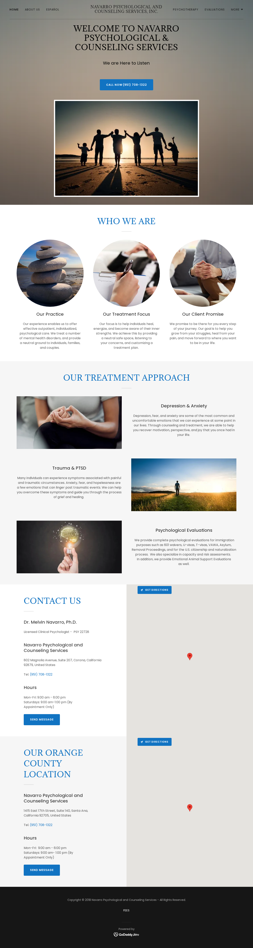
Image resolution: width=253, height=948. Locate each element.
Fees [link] (126, 910)
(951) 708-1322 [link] (41, 674)
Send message (42, 870)
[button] (237, 9)
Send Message (42, 719)
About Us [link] (32, 9)
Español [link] (52, 9)
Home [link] (14, 9)
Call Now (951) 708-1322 (126, 85)
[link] (127, 12)
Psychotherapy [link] (185, 9)
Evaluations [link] (215, 9)
